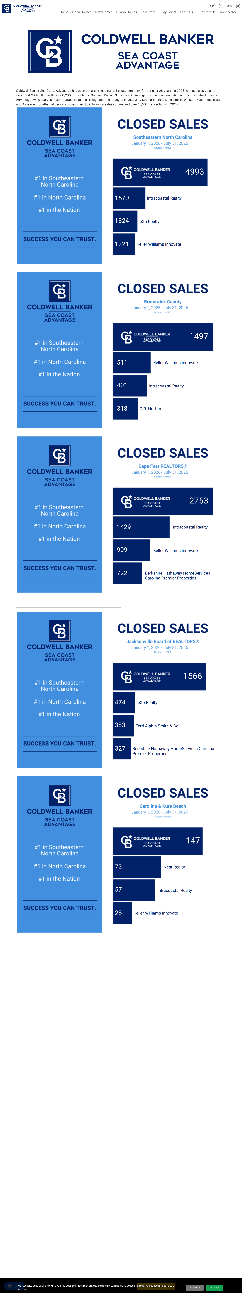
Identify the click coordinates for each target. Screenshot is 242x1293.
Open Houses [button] (82, 12)
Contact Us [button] (208, 12)
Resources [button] (148, 12)
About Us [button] (187, 12)
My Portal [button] (169, 12)
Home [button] (64, 12)
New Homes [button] (103, 12)
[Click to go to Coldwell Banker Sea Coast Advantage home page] (22, 7)
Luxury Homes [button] (126, 12)
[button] (240, 11)
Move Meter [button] (227, 12)
